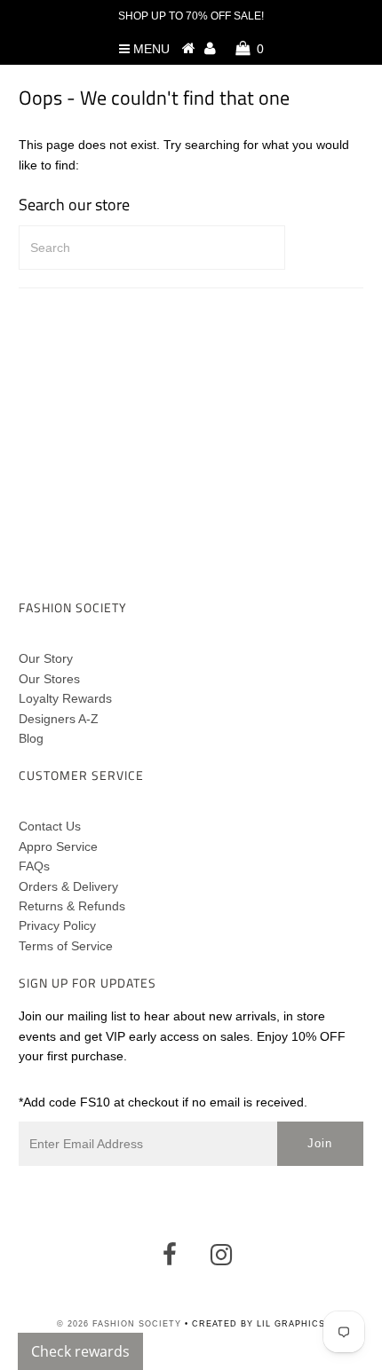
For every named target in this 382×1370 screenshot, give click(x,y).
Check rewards (80, 1351)
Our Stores (49, 679)
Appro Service (58, 846)
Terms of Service (66, 946)
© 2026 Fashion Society (119, 1323)
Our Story (46, 658)
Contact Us (50, 826)
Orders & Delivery (68, 886)
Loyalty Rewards (65, 698)
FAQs (34, 866)
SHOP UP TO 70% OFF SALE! (191, 16)
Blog (31, 738)
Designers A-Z (59, 719)
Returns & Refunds (72, 906)
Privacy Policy (57, 925)
